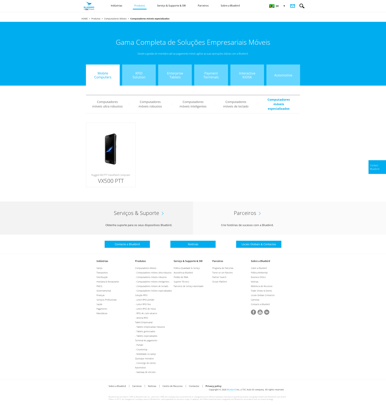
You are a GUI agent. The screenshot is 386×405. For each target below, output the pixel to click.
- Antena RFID (141, 317)
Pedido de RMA (181, 277)
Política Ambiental (259, 272)
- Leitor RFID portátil (144, 299)
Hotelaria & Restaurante (107, 281)
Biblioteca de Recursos (261, 286)
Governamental (103, 290)
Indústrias (102, 261)
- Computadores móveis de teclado (151, 286)
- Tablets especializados (146, 335)
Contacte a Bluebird (260, 304)
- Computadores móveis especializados (153, 290)
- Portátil (139, 345)
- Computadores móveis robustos (151, 277)
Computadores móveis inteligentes (193, 104)
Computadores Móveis (115, 18)
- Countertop (141, 349)
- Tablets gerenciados (145, 331)
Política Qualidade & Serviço (187, 268)
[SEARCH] (302, 6)
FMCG (99, 286)
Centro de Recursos (173, 386)
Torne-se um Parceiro (222, 272)
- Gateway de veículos (145, 372)
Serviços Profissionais (106, 299)
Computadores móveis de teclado (235, 104)
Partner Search (219, 277)
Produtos (95, 18)
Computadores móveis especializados (278, 104)
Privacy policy (213, 386)
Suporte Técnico (181, 281)
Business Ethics (258, 277)
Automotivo (140, 367)
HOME (84, 18)
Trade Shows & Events (261, 290)
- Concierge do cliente (145, 363)
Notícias (254, 281)
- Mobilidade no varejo (145, 354)
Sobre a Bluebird (260, 261)
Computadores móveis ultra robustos (107, 104)
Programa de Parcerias (222, 268)
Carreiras (255, 299)
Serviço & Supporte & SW (188, 261)
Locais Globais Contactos (263, 295)
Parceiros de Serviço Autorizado (188, 286)
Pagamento (101, 308)
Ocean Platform (219, 281)
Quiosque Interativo (144, 358)
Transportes (102, 272)
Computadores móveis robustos (150, 104)
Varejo (99, 268)
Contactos (194, 386)
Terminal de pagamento (146, 340)
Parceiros (217, 261)
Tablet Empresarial (143, 322)
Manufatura (101, 313)
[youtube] (260, 312)
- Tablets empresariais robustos (150, 326)
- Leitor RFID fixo (143, 304)
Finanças (100, 295)
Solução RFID (141, 295)
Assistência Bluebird (183, 272)
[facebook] (253, 312)
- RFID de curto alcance (146, 313)
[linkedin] (266, 312)
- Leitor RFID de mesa (145, 308)
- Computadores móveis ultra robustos (153, 272)
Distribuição (102, 277)
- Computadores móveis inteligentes (152, 281)
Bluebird (231, 389)
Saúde (99, 304)
